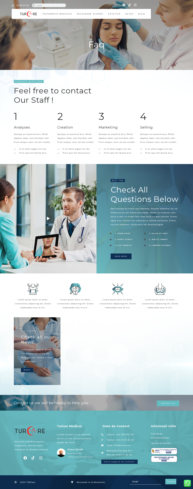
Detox (129, 14)
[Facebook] (123, 5)
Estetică (114, 14)
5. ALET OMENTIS (123, 245)
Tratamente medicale (57, 14)
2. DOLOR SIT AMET (158, 233)
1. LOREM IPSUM (122, 233)
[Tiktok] (129, 5)
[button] (128, 233)
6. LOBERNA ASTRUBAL (160, 245)
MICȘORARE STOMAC (90, 14)
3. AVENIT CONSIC (124, 239)
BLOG (141, 14)
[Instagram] (135, 5)
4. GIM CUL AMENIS (158, 239)
